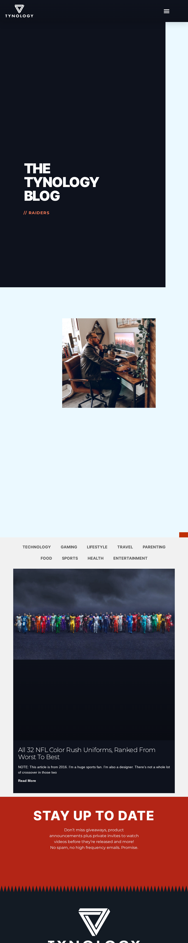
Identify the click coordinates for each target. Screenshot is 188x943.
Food (46, 558)
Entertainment (130, 558)
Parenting (154, 546)
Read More (27, 781)
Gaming (69, 546)
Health (96, 558)
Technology (37, 546)
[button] (166, 11)
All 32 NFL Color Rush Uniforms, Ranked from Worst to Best (87, 753)
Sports (70, 558)
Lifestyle (97, 546)
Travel (125, 546)
